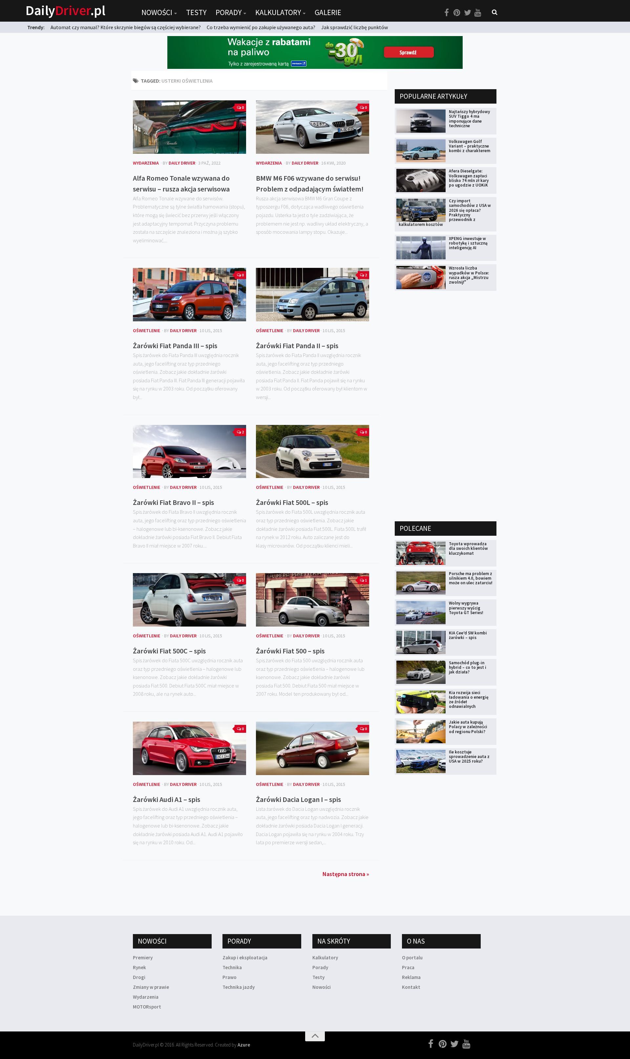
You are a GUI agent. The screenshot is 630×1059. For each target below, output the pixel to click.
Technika (232, 967)
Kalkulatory (278, 12)
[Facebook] (447, 13)
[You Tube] (478, 13)
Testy (196, 12)
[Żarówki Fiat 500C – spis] (189, 600)
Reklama (411, 977)
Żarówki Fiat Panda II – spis (297, 345)
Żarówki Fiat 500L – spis (292, 502)
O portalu (412, 957)
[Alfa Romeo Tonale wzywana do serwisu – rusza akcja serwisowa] (189, 127)
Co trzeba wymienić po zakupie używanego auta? (261, 27)
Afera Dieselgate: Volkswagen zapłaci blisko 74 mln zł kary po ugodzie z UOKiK (469, 178)
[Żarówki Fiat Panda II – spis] (312, 294)
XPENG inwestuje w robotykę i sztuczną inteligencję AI (468, 243)
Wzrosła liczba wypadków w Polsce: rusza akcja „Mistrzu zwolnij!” (469, 275)
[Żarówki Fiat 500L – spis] (312, 451)
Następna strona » (346, 874)
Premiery (143, 957)
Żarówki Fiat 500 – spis (290, 650)
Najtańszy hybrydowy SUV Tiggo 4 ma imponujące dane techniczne (469, 119)
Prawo (229, 977)
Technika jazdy (238, 987)
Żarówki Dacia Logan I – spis (298, 799)
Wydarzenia (146, 163)
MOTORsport (147, 1007)
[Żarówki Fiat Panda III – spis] (189, 294)
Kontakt (411, 987)
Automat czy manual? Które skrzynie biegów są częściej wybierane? (126, 27)
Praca (408, 967)
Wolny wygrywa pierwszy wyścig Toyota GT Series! (466, 607)
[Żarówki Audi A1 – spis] (189, 748)
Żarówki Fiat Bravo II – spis (173, 502)
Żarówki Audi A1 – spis (166, 799)
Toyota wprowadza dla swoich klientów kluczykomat (468, 548)
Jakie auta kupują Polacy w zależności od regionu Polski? (468, 726)
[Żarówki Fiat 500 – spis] (312, 600)
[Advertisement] (444, 405)
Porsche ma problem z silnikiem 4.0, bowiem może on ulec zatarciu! (471, 578)
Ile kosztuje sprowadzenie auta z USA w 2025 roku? (469, 756)
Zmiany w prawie (151, 987)
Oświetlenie (146, 330)
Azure (244, 1045)
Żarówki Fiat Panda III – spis (175, 345)
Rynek (139, 967)
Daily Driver (182, 163)
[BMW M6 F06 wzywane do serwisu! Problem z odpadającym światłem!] (312, 127)
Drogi (139, 977)
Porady (229, 12)
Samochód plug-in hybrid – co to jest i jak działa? (467, 667)
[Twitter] (468, 13)
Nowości (156, 12)
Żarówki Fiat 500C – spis (169, 650)
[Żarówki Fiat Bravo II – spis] (189, 451)
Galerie (328, 12)
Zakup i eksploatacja (244, 957)
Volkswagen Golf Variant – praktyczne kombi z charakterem (469, 146)
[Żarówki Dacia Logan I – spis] (312, 748)
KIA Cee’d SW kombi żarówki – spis (468, 635)
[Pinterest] (457, 13)
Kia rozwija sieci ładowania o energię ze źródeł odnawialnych (469, 699)
